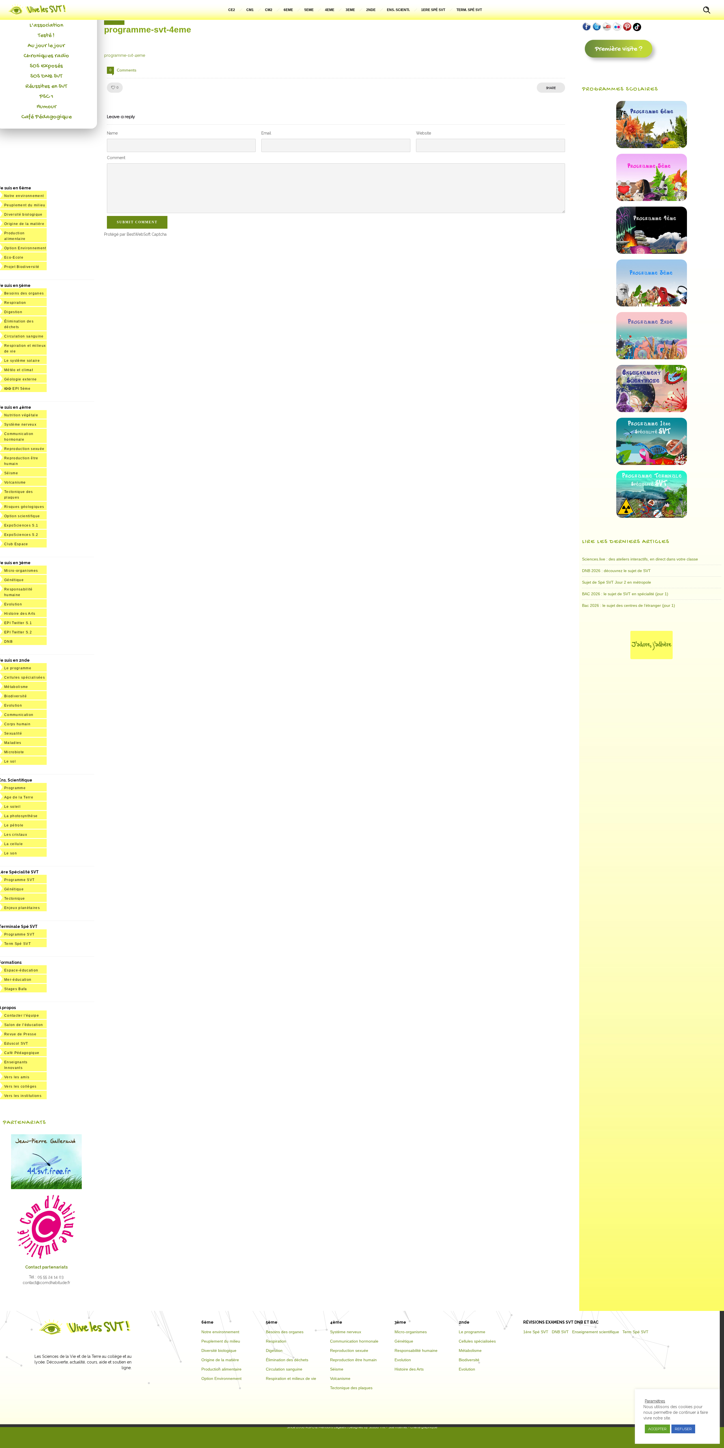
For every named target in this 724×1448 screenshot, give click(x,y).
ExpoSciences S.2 (21, 535)
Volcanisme (15, 482)
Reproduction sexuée (24, 449)
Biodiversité (15, 696)
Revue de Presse (20, 1034)
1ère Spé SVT (535, 1332)
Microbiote (14, 752)
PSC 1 (46, 96)
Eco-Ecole (13, 257)
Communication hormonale (354, 1341)
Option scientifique (22, 516)
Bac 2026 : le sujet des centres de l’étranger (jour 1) (628, 605)
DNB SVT (560, 1332)
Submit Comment (137, 222)
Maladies (12, 743)
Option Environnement (25, 248)
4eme (329, 10)
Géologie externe (20, 379)
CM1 (250, 10)
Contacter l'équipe (21, 1016)
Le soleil (12, 807)
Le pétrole (13, 825)
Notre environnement (24, 196)
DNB (8, 642)
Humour (46, 107)
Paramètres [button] (655, 1401)
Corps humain (17, 724)
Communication (18, 715)
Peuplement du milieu (25, 205)
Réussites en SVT (46, 86)
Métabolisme (16, 687)
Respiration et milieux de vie (291, 1378)
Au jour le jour (46, 45)
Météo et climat (18, 370)
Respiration (15, 303)
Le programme (17, 668)
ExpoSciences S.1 (21, 525)
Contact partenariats (46, 1267)
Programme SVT (19, 880)
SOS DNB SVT (46, 76)
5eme (309, 10)
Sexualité (13, 733)
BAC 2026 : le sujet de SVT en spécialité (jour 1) (625, 594)
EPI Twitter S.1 (18, 623)
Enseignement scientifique (595, 1332)
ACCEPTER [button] (657, 1429)
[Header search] (706, 11)
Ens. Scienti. (398, 10)
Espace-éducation (21, 970)
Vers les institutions (23, 1096)
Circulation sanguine (24, 336)
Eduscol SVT (16, 1044)
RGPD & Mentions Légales (325, 1427)
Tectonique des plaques (351, 1388)
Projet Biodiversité (21, 267)
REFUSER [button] (683, 1429)
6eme (288, 10)
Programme (15, 788)
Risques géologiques (24, 507)
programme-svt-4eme (124, 55)
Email (266, 133)
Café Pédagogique (46, 117)
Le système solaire (22, 361)
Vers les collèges (20, 1086)
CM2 (268, 10)
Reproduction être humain (353, 1360)
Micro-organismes (21, 571)
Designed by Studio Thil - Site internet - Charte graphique (392, 1427)
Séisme (11, 473)
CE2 (231, 10)
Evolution (13, 604)
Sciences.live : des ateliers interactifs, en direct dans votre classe (640, 559)
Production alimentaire (221, 1369)
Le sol (10, 761)
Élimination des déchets (287, 1360)
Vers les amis (16, 1077)
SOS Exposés (46, 66)
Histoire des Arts (20, 614)
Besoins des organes (24, 293)
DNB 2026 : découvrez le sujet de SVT (616, 570)
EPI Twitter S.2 (18, 632)
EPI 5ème (17, 389)
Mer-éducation (17, 980)
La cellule (13, 844)
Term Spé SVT (17, 944)
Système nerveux (20, 425)
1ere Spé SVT (433, 10)
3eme (350, 10)
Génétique (14, 580)
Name (112, 133)
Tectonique (14, 899)
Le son (10, 853)
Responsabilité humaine (416, 1350)
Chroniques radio (46, 56)
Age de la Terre (18, 797)
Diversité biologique (23, 215)
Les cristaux (15, 835)
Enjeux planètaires (22, 908)
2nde (371, 10)
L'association (46, 25)
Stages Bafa (15, 989)
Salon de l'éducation (23, 1025)
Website (423, 133)
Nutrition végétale (21, 415)
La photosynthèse (21, 816)
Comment (116, 157)
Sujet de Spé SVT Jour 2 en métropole (616, 582)
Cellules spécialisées (24, 677)
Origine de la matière (24, 224)
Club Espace (16, 544)
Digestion (13, 312)
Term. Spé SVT (469, 10)
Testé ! (46, 35)
